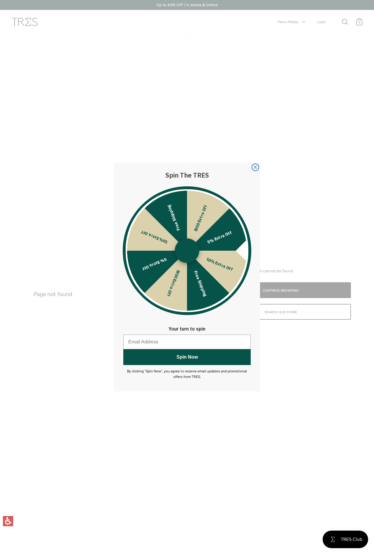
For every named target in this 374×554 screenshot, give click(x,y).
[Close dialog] (255, 167)
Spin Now (187, 357)
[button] (8, 521)
